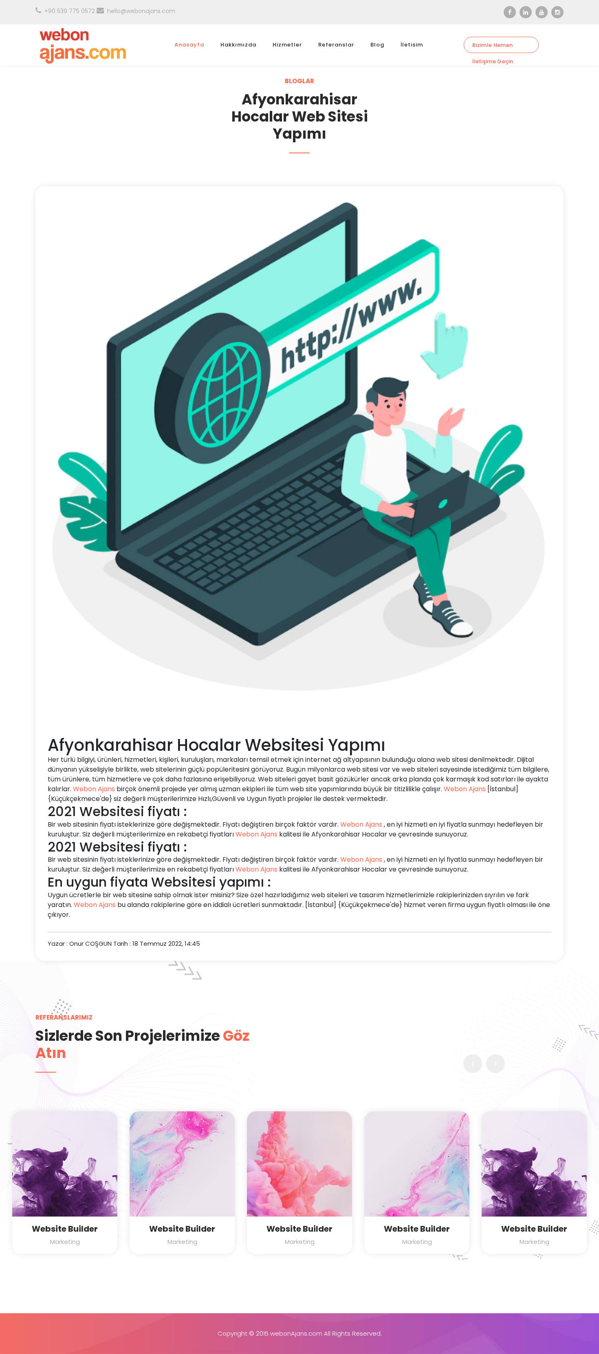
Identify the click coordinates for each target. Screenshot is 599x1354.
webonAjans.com (296, 1333)
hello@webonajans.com (141, 11)
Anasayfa (189, 45)
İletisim (412, 45)
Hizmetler (287, 45)
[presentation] (472, 1063)
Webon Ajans (94, 789)
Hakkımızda (238, 45)
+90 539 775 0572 (69, 11)
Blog (377, 45)
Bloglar (299, 81)
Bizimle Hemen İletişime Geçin (492, 47)
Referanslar (336, 45)
